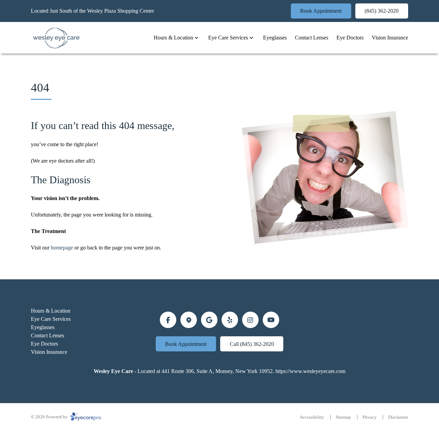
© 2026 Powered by (50, 416)
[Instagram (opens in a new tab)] (250, 320)
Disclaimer (398, 417)
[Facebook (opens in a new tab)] (168, 320)
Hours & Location (173, 37)
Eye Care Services (228, 37)
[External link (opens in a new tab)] (271, 320)
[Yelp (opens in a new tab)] (230, 320)
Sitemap (343, 417)
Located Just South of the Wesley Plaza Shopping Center (92, 11)
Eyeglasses (275, 37)
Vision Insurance (390, 37)
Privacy (370, 417)
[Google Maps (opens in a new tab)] (188, 320)
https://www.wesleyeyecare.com (310, 371)
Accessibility (312, 417)
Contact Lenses (311, 37)
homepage (62, 248)
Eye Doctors (350, 37)
